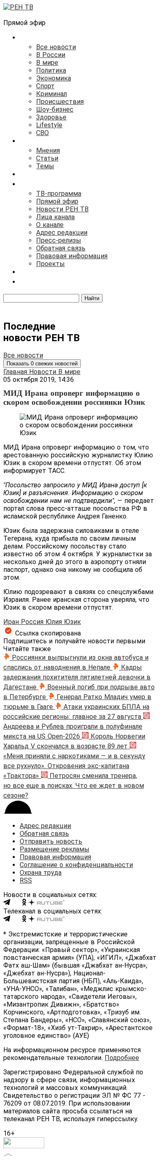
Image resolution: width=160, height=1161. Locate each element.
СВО (42, 133)
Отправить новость (51, 841)
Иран (12, 622)
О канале (50, 225)
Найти (92, 298)
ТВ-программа (58, 193)
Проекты (50, 264)
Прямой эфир (57, 201)
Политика (51, 70)
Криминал (51, 94)
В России (50, 55)
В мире (47, 63)
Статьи (47, 158)
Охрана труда (41, 872)
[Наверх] (8, 1154)
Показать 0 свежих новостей (42, 363)
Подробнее (122, 1058)
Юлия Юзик (63, 622)
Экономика (53, 78)
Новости (43, 372)
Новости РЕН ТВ (62, 209)
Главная (16, 372)
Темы (45, 166)
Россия (33, 622)
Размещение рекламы (54, 849)
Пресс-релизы (58, 240)
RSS (26, 880)
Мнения (48, 150)
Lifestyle (49, 125)
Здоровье (51, 117)
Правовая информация (71, 256)
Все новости (56, 47)
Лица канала (55, 217)
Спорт (45, 86)
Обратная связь (60, 248)
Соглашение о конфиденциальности (76, 865)
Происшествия (60, 102)
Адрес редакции (61, 232)
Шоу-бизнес (54, 109)
